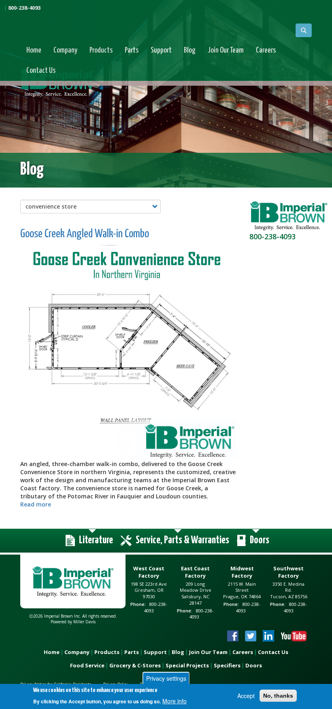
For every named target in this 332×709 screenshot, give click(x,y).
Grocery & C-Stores (135, 665)
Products (101, 50)
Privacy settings (166, 678)
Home (33, 50)
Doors (253, 665)
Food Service (87, 665)
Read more (35, 504)
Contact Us (40, 70)
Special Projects (187, 665)
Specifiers (227, 665)
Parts (131, 50)
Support (161, 50)
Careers (266, 50)
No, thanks (278, 695)
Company (65, 50)
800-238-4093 (24, 7)
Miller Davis (84, 622)
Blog (190, 50)
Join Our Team (226, 50)
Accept (246, 696)
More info (174, 701)
